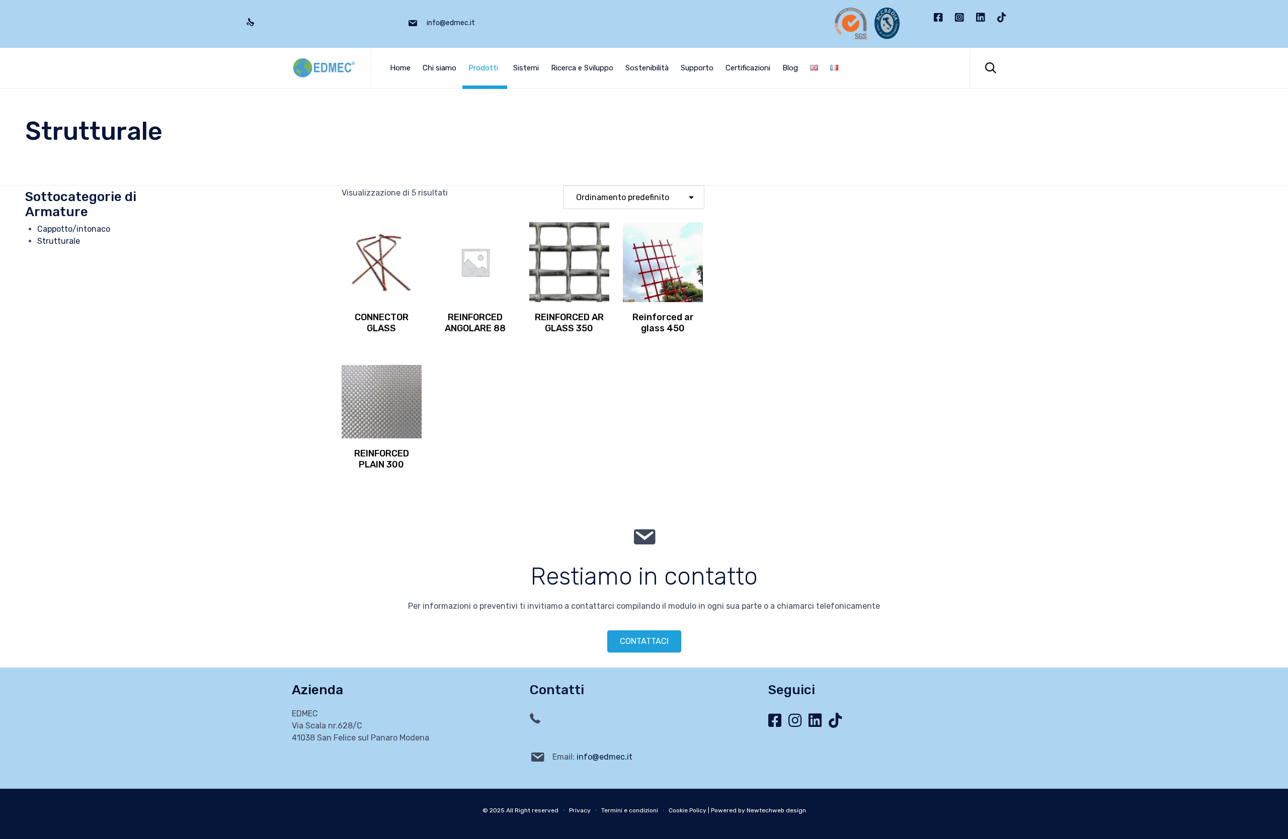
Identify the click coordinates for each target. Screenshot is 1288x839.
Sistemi (526, 67)
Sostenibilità (647, 67)
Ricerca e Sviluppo (582, 67)
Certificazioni (748, 67)
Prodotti (483, 67)
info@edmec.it (604, 757)
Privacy (580, 810)
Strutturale (58, 241)
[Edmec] (324, 67)
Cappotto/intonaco (73, 229)
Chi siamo (439, 67)
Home (400, 67)
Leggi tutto (381, 301)
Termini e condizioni (629, 810)
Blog (790, 67)
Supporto (697, 67)
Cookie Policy (687, 810)
